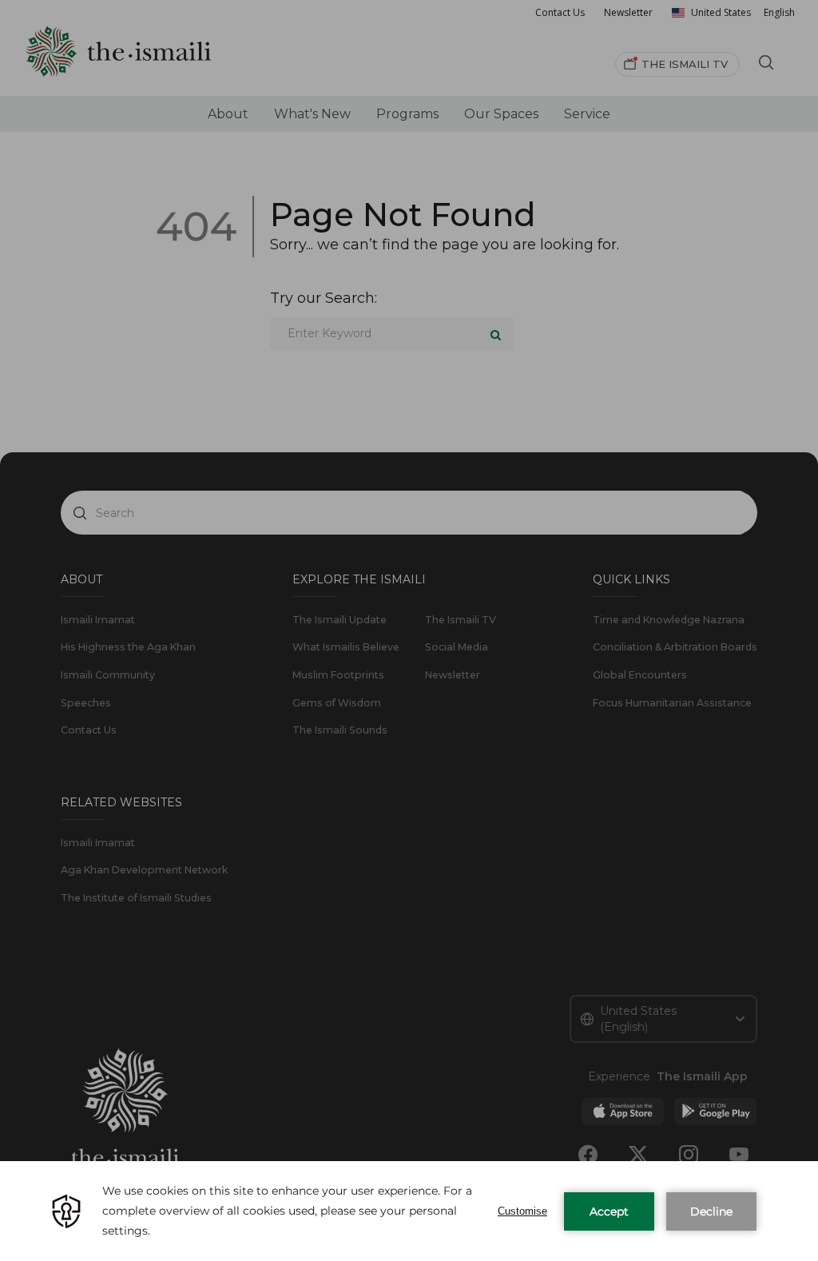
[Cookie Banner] (409, 1211)
